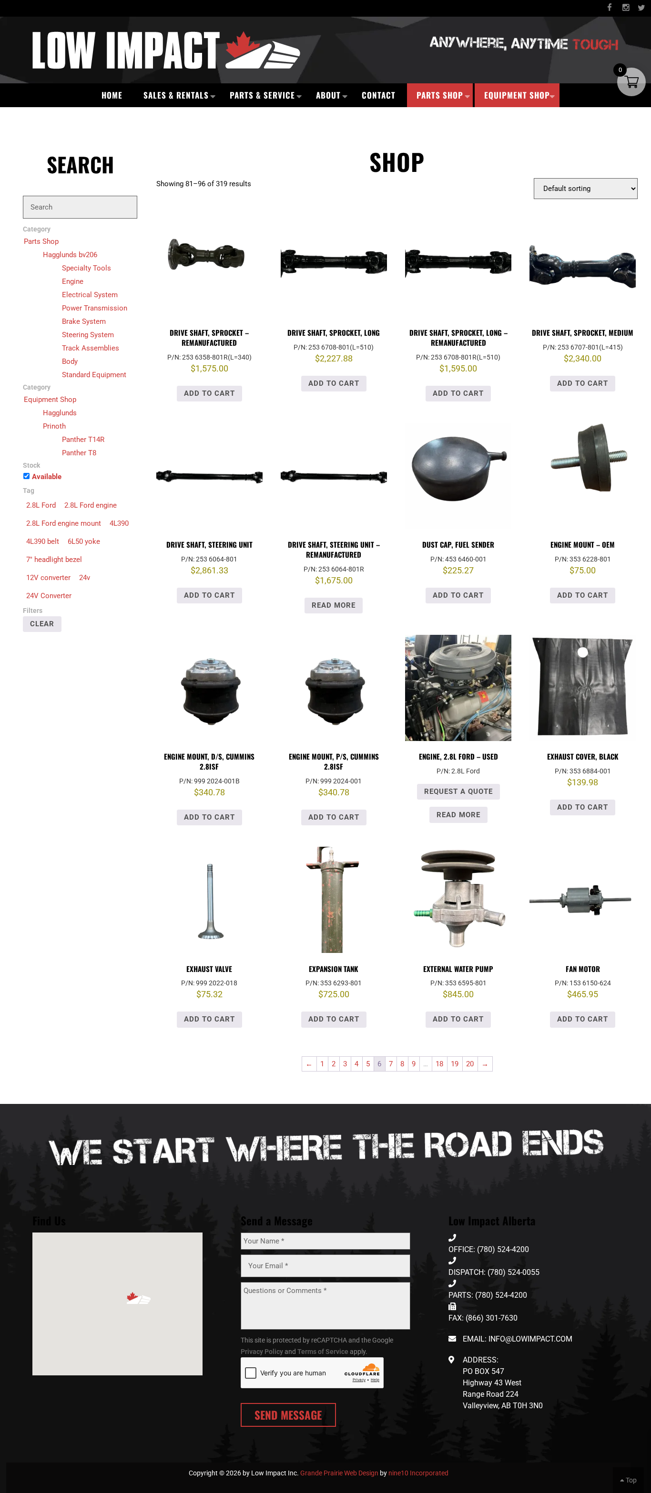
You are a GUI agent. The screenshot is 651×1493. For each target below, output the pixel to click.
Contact (379, 95)
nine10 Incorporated (418, 1473)
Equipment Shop (517, 95)
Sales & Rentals (176, 95)
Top (630, 1480)
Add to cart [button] (209, 393)
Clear (42, 624)
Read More (458, 815)
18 (439, 1064)
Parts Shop (440, 95)
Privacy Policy (262, 1351)
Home (112, 95)
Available (46, 476)
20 (470, 1064)
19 (454, 1064)
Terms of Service (322, 1351)
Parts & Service (262, 95)
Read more (334, 605)
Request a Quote (458, 791)
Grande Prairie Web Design (339, 1473)
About (328, 95)
